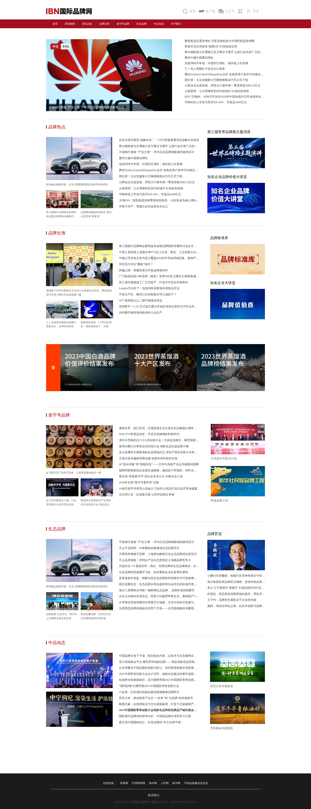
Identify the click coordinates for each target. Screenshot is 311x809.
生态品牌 (141, 23)
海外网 (153, 783)
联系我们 (155, 795)
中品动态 (159, 23)
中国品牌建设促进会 (196, 783)
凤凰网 (124, 783)
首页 (55, 23)
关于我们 (176, 23)
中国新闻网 (138, 783)
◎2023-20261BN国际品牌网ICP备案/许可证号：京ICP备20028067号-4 (155, 802)
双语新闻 (70, 23)
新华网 (176, 783)
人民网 (165, 783)
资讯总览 (87, 23)
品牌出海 (104, 23)
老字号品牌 (123, 23)
